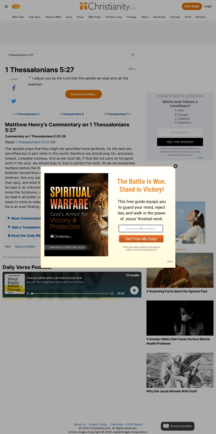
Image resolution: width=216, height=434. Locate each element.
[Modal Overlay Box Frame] (108, 217)
